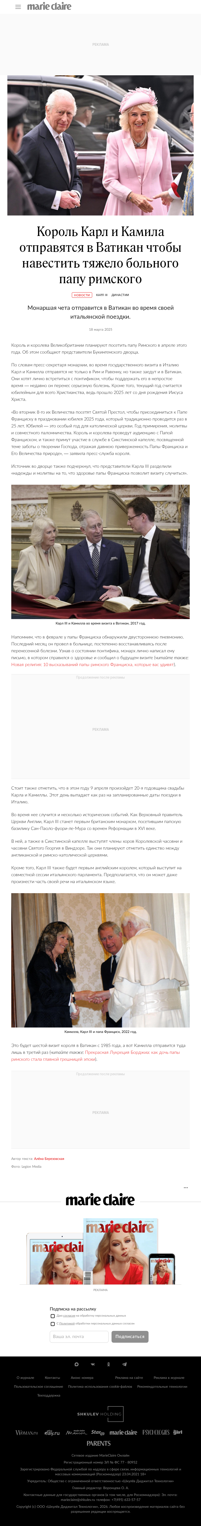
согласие (69, 1315)
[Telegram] (124, 1364)
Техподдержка (48, 1395)
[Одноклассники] (108, 1364)
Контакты (52, 1378)
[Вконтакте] (92, 1364)
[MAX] (77, 1364)
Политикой (67, 1323)
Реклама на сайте (129, 1378)
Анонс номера (82, 1378)
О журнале (25, 1378)
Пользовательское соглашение (38, 1386)
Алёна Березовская (49, 1159)
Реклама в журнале (169, 1378)
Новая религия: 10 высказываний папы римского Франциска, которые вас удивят (92, 665)
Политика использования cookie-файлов (100, 1386)
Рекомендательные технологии (162, 1386)
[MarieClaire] (49, 6)
